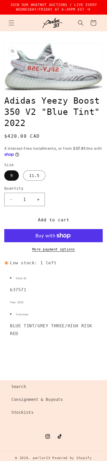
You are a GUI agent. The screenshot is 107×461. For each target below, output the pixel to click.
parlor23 (42, 458)
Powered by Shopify (72, 458)
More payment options (53, 249)
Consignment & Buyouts (37, 399)
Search (18, 386)
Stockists (22, 412)
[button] (11, 23)
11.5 (34, 175)
